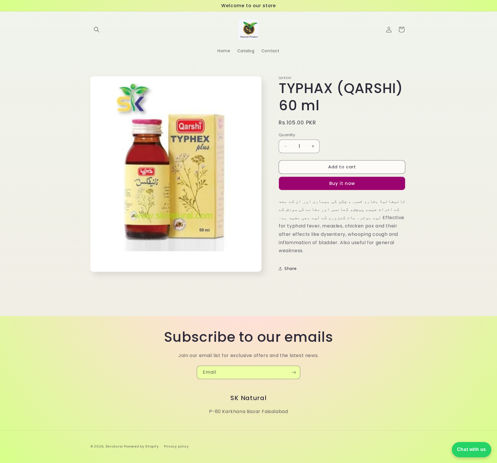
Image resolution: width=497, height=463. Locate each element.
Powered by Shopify (141, 446)
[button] (96, 29)
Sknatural (114, 446)
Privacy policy (176, 446)
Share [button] (290, 268)
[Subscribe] (293, 372)
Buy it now (342, 183)
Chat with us (471, 449)
